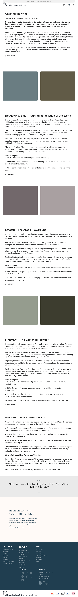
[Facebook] (22, 573)
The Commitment (41, 555)
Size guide (22, 565)
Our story (39, 549)
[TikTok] (27, 576)
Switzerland (7, 564)
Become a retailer (39, 558)
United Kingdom (8, 561)
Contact (22, 567)
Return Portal (24, 552)
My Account (23, 550)
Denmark (6, 551)
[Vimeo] (31, 576)
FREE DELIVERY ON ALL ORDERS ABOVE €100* (39, 1)
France (5, 553)
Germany (6, 555)
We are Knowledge (40, 552)
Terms (21, 554)
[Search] (64, 5)
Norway (5, 557)
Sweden (5, 559)
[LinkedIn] (22, 580)
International (8, 549)
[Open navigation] (73, 5)
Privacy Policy (24, 560)
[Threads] (31, 573)
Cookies (22, 563)
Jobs (37, 561)
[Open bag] (69, 5)
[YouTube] (22, 576)
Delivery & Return (23, 557)
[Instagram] (27, 573)
